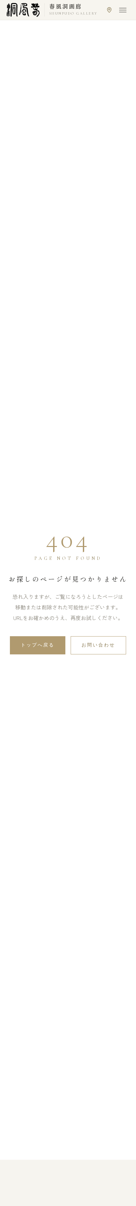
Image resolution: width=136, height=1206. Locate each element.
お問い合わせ (98, 645)
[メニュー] (122, 10)
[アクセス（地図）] (109, 10)
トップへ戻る (37, 645)
